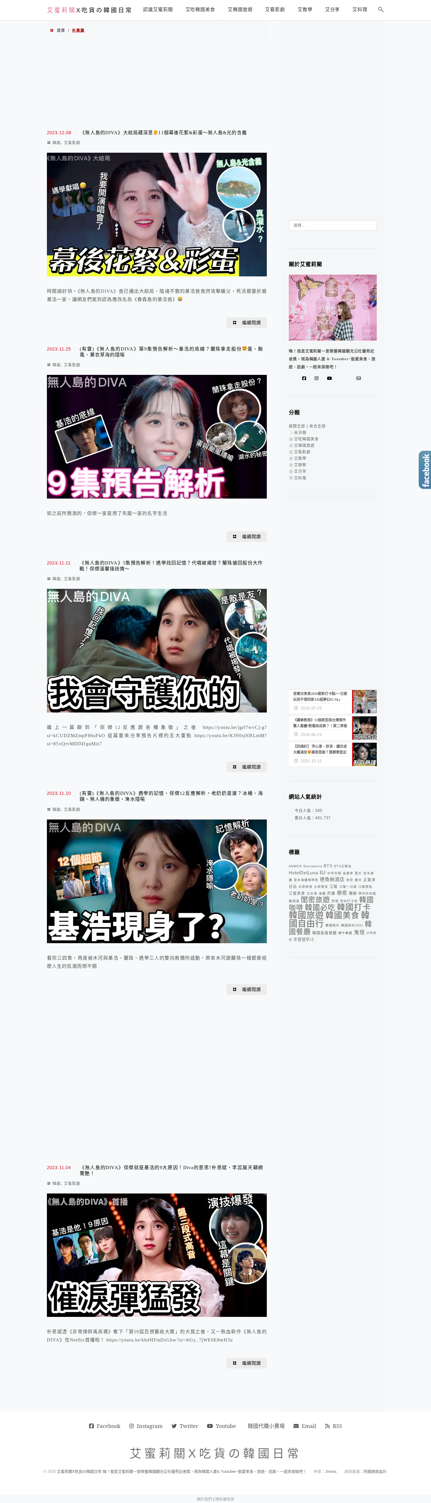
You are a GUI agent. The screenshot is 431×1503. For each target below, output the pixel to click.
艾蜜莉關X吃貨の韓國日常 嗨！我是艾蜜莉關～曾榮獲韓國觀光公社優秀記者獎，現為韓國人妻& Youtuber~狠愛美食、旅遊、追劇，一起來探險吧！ (182, 1471)
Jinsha (330, 1471)
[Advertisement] (157, 84)
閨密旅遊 (315, 900)
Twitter (189, 1425)
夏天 (358, 873)
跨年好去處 (367, 893)
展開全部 (297, 426)
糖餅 (353, 893)
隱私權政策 (224, 1499)
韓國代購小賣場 (266, 1425)
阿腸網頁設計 (375, 1471)
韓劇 (56, 142)
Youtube (226, 1425)
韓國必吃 (320, 908)
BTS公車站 (343, 866)
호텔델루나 (303, 939)
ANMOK (295, 866)
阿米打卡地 (349, 901)
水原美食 (321, 886)
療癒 (342, 893)
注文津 (312, 893)
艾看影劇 (72, 142)
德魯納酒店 (332, 879)
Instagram (150, 1425)
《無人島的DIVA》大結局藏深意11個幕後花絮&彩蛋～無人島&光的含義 (163, 132)
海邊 (322, 893)
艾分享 (300, 471)
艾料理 (300, 478)
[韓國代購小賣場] (341, 378)
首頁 (61, 30)
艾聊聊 (300, 465)
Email (309, 1425)
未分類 (300, 432)
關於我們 (204, 1499)
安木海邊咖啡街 (306, 880)
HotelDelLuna (303, 872)
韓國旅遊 (306, 915)
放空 (349, 880)
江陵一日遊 (348, 886)
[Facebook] (305, 378)
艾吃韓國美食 (306, 439)
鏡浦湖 (294, 901)
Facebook (109, 1425)
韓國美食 (342, 915)
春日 (358, 880)
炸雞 (331, 893)
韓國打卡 (354, 907)
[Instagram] (318, 378)
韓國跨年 (332, 925)
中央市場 (334, 873)
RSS (337, 1425)
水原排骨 (305, 886)
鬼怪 (359, 932)
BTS (328, 865)
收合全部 (317, 426)
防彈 (335, 901)
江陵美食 (297, 893)
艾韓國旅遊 (304, 445)
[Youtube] (330, 378)
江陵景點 (365, 886)
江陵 (334, 887)
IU (323, 872)
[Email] (360, 378)
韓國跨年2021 (352, 925)
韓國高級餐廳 (324, 933)
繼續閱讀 (251, 322)
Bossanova (312, 866)
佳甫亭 (348, 873)
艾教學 (300, 458)
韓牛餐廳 (345, 933)
